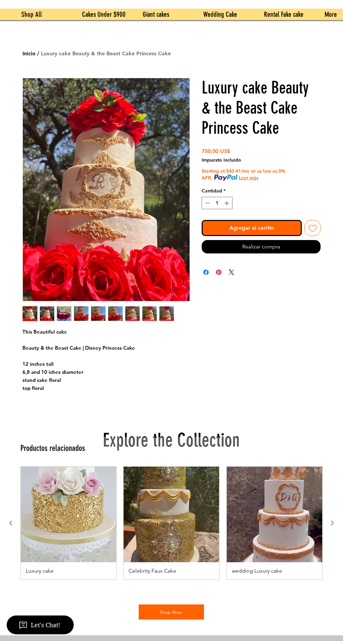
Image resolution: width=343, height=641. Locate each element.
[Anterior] (11, 523)
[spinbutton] (217, 203)
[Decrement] (207, 203)
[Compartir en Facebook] (206, 272)
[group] (171, 523)
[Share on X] (231, 272)
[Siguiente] (332, 523)
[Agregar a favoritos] (312, 228)
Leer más (248, 178)
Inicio (29, 53)
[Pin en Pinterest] (219, 272)
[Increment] (227, 203)
